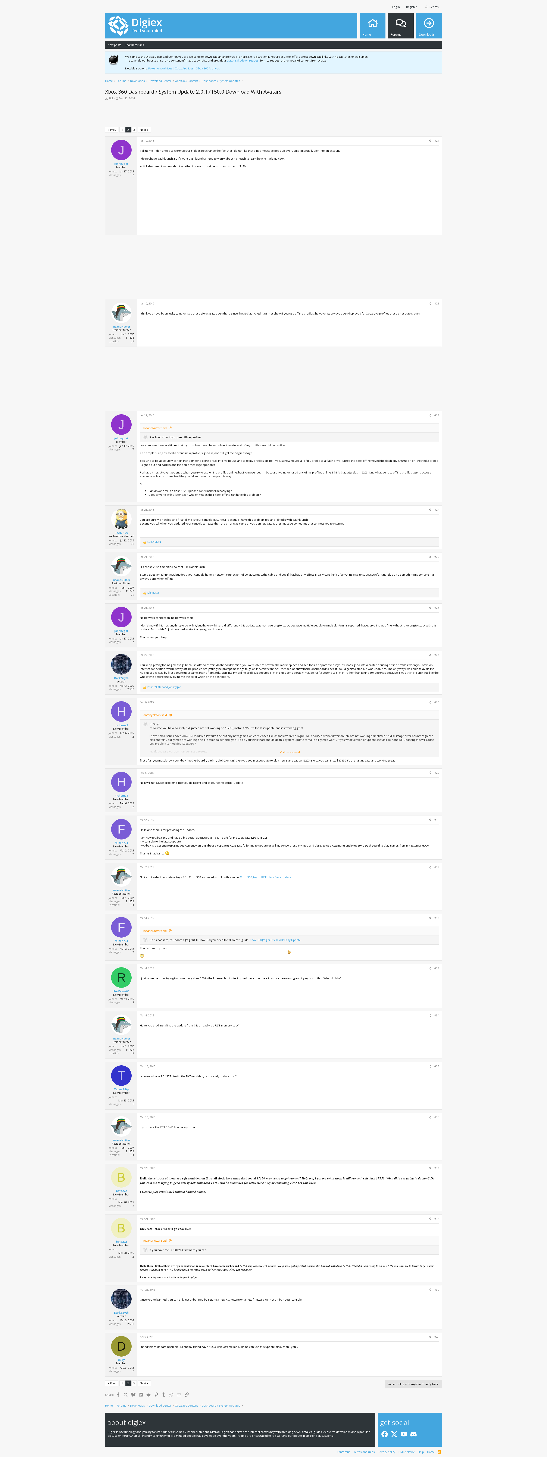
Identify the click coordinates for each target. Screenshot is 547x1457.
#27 (436, 655)
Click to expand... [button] (291, 752)
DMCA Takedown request (242, 60)
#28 (436, 702)
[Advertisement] (273, 114)
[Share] (430, 140)
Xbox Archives (184, 68)
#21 (436, 141)
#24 (436, 510)
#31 (436, 867)
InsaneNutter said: (155, 428)
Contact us (343, 1452)
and (164, 687)
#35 (436, 1066)
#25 (436, 557)
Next (143, 130)
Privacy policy (386, 1452)
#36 (436, 1117)
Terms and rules (364, 1452)
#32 (436, 918)
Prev (113, 130)
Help (421, 1452)
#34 (436, 1015)
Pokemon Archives (160, 68)
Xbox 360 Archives (208, 68)
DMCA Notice (406, 1452)
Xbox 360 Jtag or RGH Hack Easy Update (265, 877)
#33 (436, 968)
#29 (436, 773)
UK (132, 341)
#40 (436, 1337)
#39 (436, 1289)
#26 (436, 608)
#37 (436, 1168)
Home (431, 1452)
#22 (436, 303)
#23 (436, 415)
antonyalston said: (155, 715)
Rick (111, 98)
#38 (436, 1219)
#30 (436, 820)
